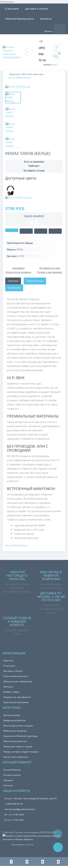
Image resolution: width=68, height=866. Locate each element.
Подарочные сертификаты (17, 697)
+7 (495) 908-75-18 (13, 803)
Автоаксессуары (11, 715)
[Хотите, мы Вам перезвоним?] (58, 847)
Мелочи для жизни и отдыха (18, 725)
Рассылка (8, 785)
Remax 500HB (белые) (16, 545)
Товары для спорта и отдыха (17, 746)
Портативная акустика (15, 741)
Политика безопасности (19, 18)
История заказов (12, 774)
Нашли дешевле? (34, 215)
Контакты (46, 18)
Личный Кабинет (12, 769)
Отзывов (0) (14, 287)
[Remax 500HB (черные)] (18, 197)
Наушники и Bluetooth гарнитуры (26, 74)
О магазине (12, 8)
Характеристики (34, 281)
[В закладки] (40, 231)
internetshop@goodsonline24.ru (20, 809)
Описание (13, 281)
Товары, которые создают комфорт (21, 751)
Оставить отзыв (34, 170)
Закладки (8, 780)
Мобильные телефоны (15, 730)
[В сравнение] (55, 231)
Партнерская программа (16, 702)
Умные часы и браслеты (15, 756)
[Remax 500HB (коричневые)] (10, 190)
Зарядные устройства (14, 720)
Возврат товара (11, 691)
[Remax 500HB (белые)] (34, 86)
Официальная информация (17, 681)
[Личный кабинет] (63, 28)
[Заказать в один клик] (26, 231)
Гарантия (8, 660)
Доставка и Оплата (36, 8)
